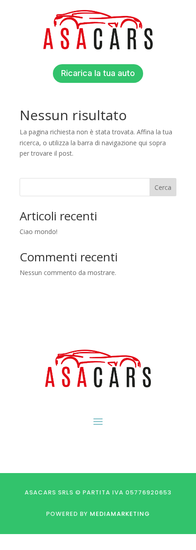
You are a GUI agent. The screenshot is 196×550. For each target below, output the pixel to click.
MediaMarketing (120, 513)
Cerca (163, 187)
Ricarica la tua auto (98, 73)
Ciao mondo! (38, 231)
